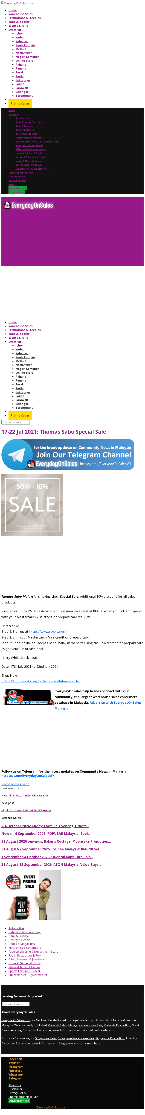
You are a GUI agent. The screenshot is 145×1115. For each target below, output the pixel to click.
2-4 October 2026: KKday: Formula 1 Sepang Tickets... (45, 826)
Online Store (24, 61)
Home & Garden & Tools (29, 153)
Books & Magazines (26, 133)
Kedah (20, 37)
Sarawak (22, 88)
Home (12, 10)
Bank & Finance (24, 126)
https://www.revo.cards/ (47, 631)
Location (14, 29)
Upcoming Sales (17, 180)
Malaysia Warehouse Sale (85, 1025)
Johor (19, 33)
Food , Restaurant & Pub (29, 145)
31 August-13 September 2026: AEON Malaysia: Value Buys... (51, 864)
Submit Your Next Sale (23, 1097)
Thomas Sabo (19, 784)
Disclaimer (15, 1089)
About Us (14, 1085)
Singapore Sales (46, 1038)
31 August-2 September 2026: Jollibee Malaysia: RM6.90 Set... (51, 849)
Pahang (21, 65)
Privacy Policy (17, 1093)
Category (13, 114)
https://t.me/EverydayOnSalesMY (27, 775)
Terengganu (24, 96)
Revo (5, 784)
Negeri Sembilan (27, 57)
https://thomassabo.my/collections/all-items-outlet (40, 681)
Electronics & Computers (30, 137)
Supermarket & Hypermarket (32, 168)
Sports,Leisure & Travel (29, 164)
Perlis (20, 76)
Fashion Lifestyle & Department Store (37, 141)
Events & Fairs (18, 26)
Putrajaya (23, 80)
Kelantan (22, 41)
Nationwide (24, 53)
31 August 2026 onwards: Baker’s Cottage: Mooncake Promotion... (56, 841)
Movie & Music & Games (29, 161)
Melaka (21, 49)
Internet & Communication (31, 157)
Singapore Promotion (109, 1038)
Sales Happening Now (20, 172)
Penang (21, 68)
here (97, 1043)
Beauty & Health (25, 129)
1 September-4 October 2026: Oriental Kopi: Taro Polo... (47, 857)
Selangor (22, 92)
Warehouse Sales (20, 14)
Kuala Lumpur (25, 45)
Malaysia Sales (18, 22)
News (11, 184)
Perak (20, 72)
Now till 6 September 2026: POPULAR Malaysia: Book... (46, 833)
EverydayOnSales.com (15, 1020)
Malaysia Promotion (117, 1025)
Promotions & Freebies (24, 18)
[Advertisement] (72, 239)
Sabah (20, 84)
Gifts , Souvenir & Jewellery (31, 149)
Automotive (22, 118)
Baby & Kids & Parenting (29, 122)
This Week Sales (17, 176)
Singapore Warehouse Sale (76, 1038)
